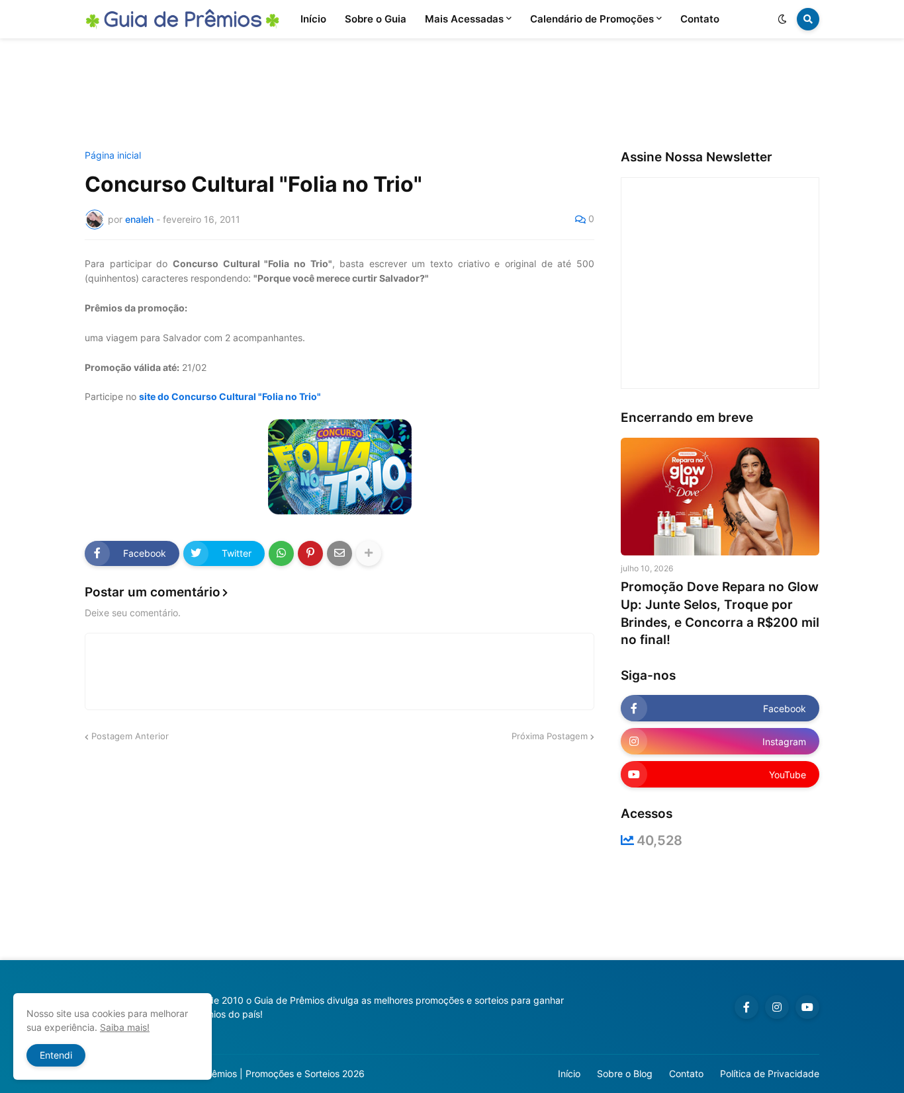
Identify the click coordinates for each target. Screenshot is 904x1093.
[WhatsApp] (281, 553)
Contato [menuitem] (699, 19)
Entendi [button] (56, 1055)
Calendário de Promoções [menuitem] (592, 19)
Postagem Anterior (130, 736)
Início (569, 1073)
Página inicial (113, 155)
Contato (686, 1073)
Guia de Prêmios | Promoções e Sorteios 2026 (266, 1073)
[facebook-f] (746, 1007)
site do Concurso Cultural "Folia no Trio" (230, 396)
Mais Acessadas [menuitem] (464, 19)
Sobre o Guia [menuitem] (375, 19)
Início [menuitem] (313, 19)
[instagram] (777, 1007)
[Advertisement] (452, 94)
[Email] (339, 553)
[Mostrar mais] (368, 553)
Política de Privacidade (769, 1073)
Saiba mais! (125, 1027)
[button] (782, 19)
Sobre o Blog (625, 1073)
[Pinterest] (310, 553)
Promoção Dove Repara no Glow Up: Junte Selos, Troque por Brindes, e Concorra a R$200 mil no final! (720, 613)
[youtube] (807, 1007)
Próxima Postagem (550, 736)
